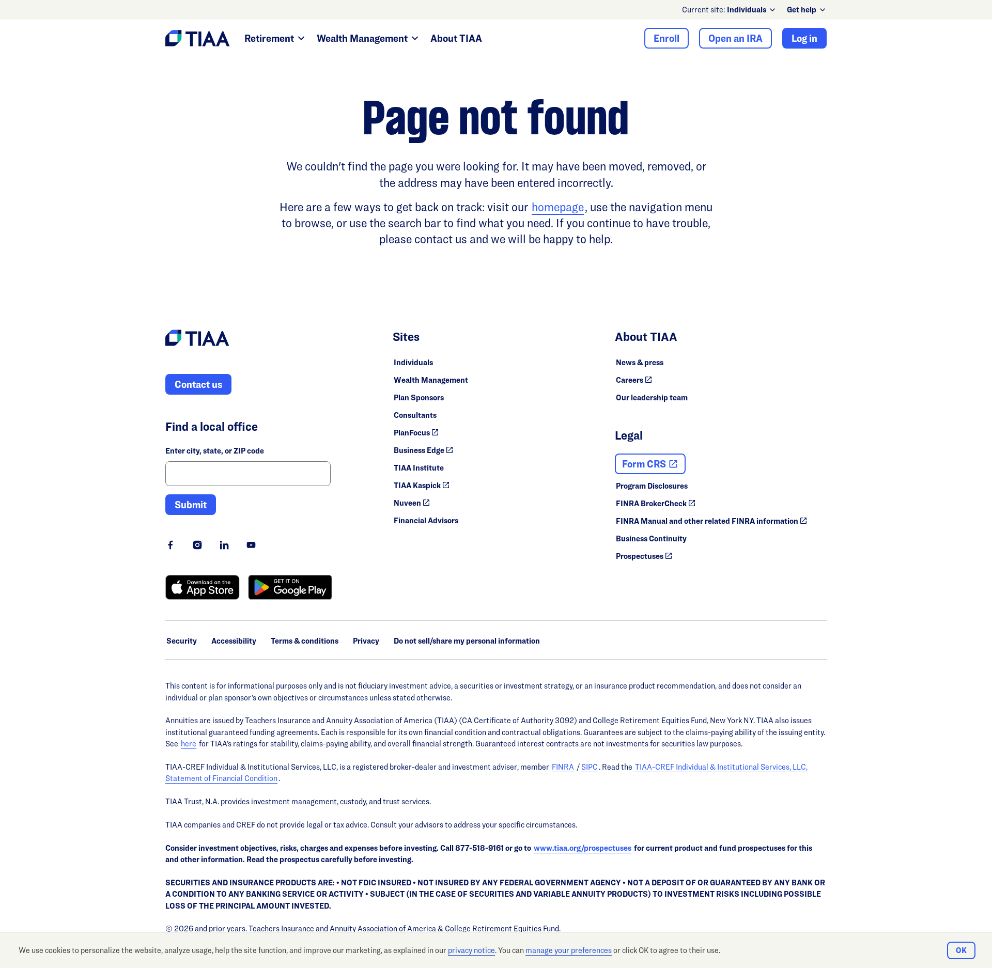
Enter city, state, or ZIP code (214, 451)
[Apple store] (202, 587)
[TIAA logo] (197, 339)
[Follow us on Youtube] (251, 545)
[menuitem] (752, 9)
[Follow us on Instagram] (197, 545)
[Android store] (290, 587)
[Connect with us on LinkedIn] (224, 545)
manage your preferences (568, 950)
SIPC (589, 767)
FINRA (563, 767)
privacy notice (471, 950)
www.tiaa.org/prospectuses (582, 848)
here (188, 743)
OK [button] (961, 950)
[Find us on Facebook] (170, 545)
